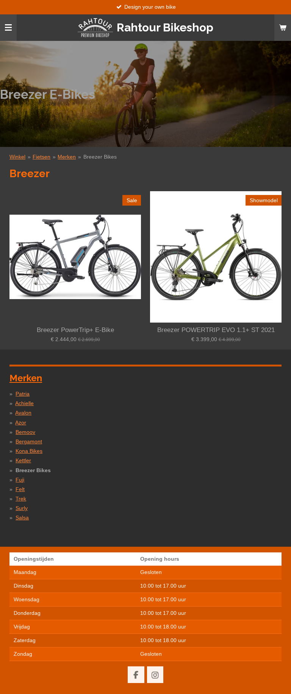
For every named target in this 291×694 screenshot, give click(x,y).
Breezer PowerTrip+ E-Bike (75, 330)
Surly (22, 508)
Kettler (23, 460)
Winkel (17, 157)
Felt (20, 489)
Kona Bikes (29, 451)
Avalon (23, 413)
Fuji (20, 480)
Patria (23, 394)
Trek (21, 499)
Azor (20, 423)
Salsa (22, 518)
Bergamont (29, 441)
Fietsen (41, 157)
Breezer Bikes (100, 157)
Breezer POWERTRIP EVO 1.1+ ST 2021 (216, 330)
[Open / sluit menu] (8, 27)
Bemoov (25, 432)
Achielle (24, 403)
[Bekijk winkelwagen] (282, 27)
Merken (67, 157)
